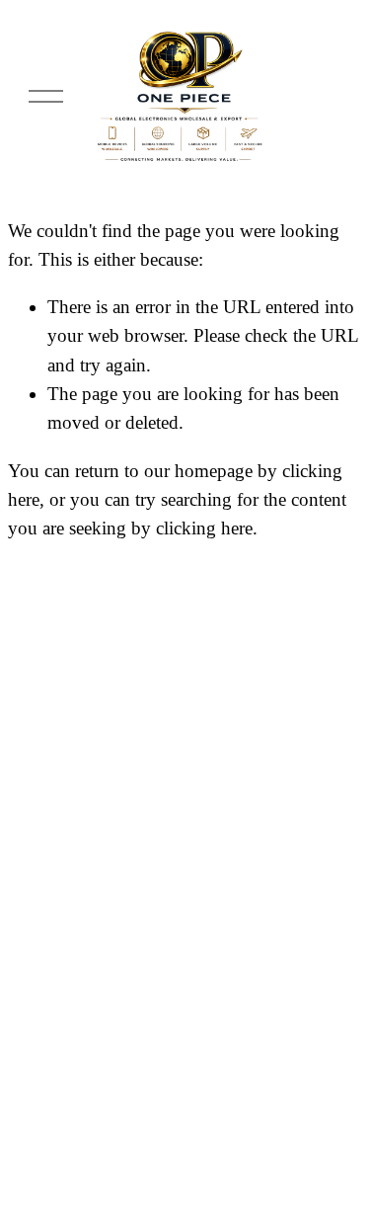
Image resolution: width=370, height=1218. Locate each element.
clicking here (204, 528)
